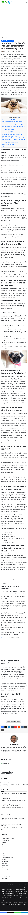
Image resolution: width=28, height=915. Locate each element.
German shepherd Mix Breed (8, 867)
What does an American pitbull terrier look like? (12, 124)
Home (3, 37)
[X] (5, 727)
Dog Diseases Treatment (7, 857)
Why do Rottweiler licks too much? (8, 821)
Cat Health (4, 844)
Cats (3, 846)
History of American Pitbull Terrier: (9, 119)
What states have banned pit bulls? (10, 136)
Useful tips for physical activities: (10, 142)
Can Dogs (4, 842)
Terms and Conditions (10, 914)
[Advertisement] (14, 21)
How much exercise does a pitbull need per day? (13, 137)
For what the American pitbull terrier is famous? (12, 134)
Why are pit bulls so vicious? (8, 144)
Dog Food (4, 859)
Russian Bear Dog (6, 876)
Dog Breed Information (14, 721)
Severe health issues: (8, 131)
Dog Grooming (5, 861)
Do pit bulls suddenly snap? (8, 146)
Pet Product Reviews (6, 869)
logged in (8, 782)
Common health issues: (8, 129)
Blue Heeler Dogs (5, 840)
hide (18, 117)
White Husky (4, 878)
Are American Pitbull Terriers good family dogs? (12, 132)
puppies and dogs (6, 871)
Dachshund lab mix (6, 851)
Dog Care (4, 855)
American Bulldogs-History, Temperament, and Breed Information (7, 772)
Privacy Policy (19, 914)
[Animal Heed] (6, 2)
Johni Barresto (6, 51)
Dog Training (4, 863)
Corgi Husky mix (5, 848)
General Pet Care (5, 865)
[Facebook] (2, 727)
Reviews (4, 874)
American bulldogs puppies (11, 37)
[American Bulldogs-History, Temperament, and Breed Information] (7, 766)
